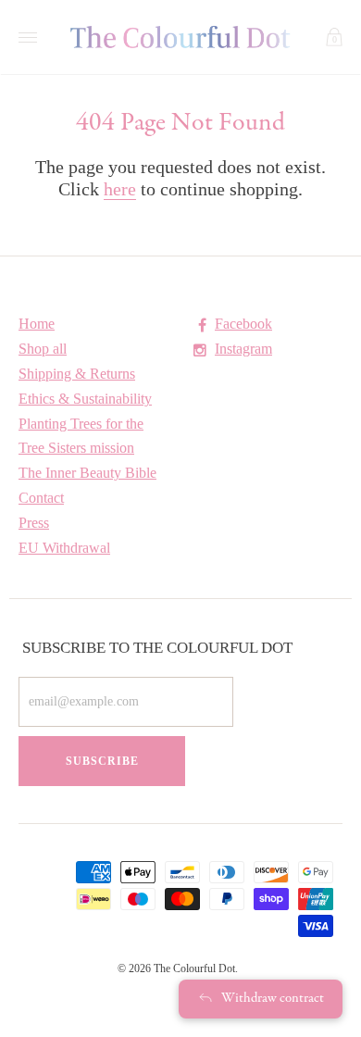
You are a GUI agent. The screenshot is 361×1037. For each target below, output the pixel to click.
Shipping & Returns (77, 373)
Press (34, 523)
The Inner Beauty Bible (87, 473)
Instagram (243, 348)
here (120, 189)
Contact (41, 498)
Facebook (243, 323)
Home (37, 323)
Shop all (43, 348)
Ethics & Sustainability (85, 398)
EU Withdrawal (64, 548)
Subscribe (102, 761)
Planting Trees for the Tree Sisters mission (81, 436)
